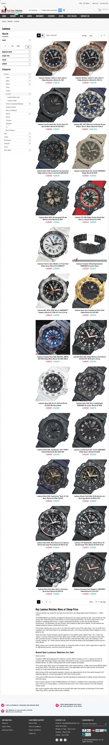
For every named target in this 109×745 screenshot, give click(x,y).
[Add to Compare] (61, 79)
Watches (53, 609)
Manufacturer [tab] (7, 52)
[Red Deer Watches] (11, 9)
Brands (10, 21)
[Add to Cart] (45, 75)
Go (28, 47)
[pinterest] (65, 740)
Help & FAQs (33, 723)
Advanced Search (7, 730)
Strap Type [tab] (5, 56)
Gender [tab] (4, 64)
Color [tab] (4, 60)
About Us (5, 723)
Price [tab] (4, 40)
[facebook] (57, 740)
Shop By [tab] (5, 33)
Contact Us (32, 733)
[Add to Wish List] (55, 79)
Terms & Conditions (35, 726)
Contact (3, 3)
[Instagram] (61, 740)
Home (4, 21)
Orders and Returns (35, 730)
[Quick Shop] (50, 78)
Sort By (84, 36)
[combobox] (49, 10)
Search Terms (6, 726)
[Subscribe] (106, 724)
